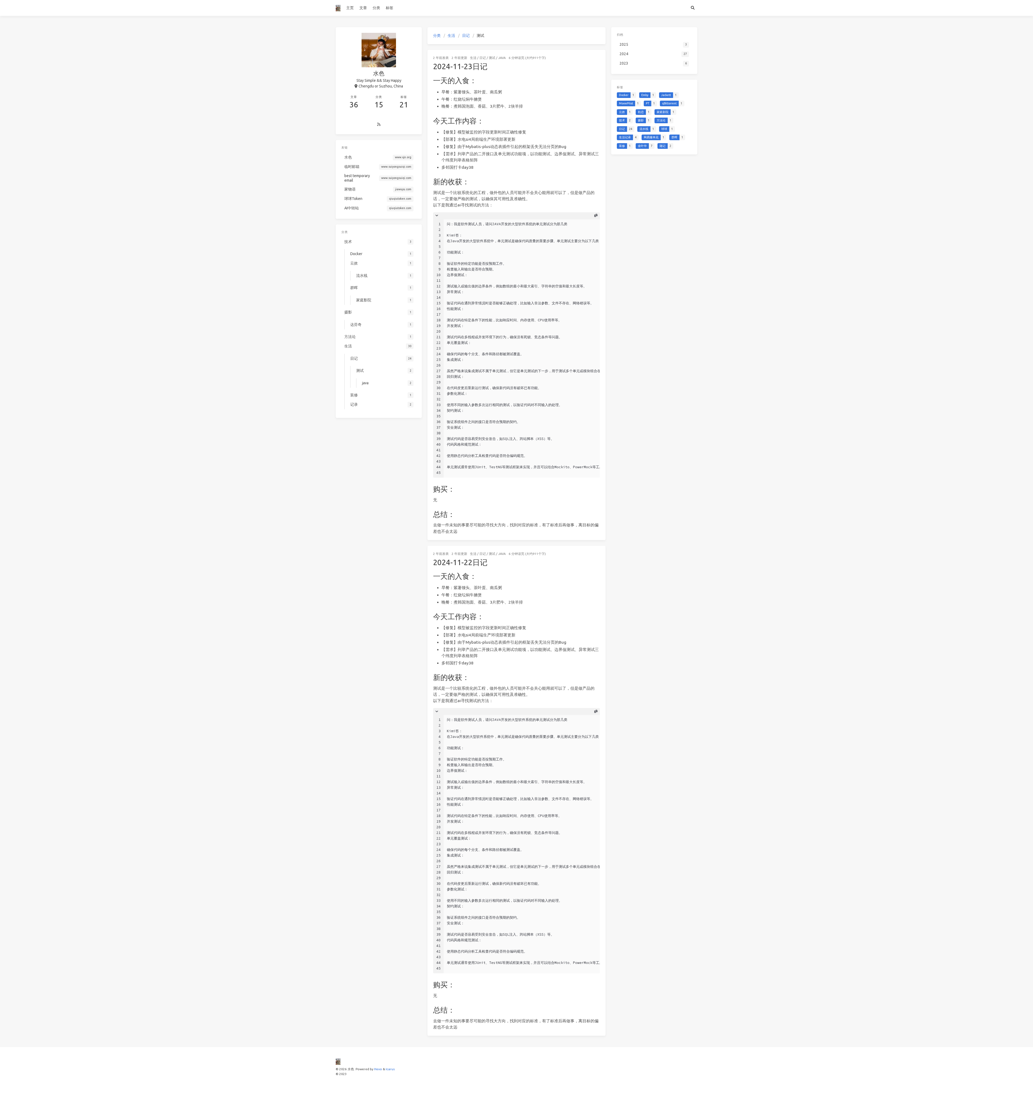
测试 (492, 57)
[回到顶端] (619, 1088)
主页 (350, 8)
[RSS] (378, 124)
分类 (376, 8)
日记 (466, 35)
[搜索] (692, 8)
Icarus (390, 1069)
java (502, 57)
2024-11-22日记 (460, 562)
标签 (389, 8)
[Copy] (596, 215)
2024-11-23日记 (460, 66)
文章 (363, 8)
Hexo (378, 1069)
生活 (451, 35)
